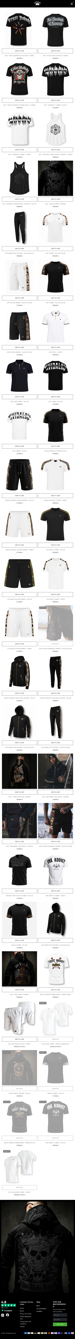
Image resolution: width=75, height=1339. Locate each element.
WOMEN (39, 1311)
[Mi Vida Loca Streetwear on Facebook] (7, 1315)
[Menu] (2, 4)
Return (22, 1311)
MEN (38, 1306)
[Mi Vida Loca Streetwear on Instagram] (2, 1316)
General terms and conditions (25, 1323)
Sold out (55, 644)
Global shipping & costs (25, 1318)
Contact (22, 1326)
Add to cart (19, 51)
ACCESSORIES (41, 1308)
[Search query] (3, 4)
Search (22, 1308)
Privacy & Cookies (25, 1314)
